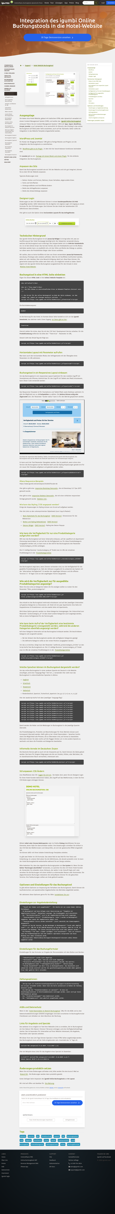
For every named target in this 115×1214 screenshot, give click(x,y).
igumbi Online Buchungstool (71, 121)
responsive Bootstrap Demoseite (46, 488)
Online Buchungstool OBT (29, 1160)
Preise (71, 3)
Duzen (90, 101)
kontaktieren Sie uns (62, 895)
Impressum (5, 1173)
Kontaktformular (74, 1157)
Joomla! (90, 72)
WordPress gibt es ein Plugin (32, 149)
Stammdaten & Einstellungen (8, 66)
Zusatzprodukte (63, 1140)
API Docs (52, 1167)
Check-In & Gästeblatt (7, 76)
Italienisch (26, 690)
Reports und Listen (10, 157)
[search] (96, 3)
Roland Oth (24, 1074)
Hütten (6, 159)
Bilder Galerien (9, 111)
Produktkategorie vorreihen (95, 96)
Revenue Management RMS (29, 1163)
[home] (7, 3)
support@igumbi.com (77, 1170)
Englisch (26, 680)
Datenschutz (6, 1170)
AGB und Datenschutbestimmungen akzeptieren (97, 115)
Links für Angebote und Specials (96, 117)
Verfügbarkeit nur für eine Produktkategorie (99, 91)
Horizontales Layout (93, 83)
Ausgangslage (91, 68)
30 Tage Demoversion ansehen (56, 37)
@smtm (51, 1087)
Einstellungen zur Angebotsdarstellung (98, 108)
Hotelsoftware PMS (27, 1157)
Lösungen (58, 3)
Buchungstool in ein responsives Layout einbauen (98, 86)
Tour (52, 3)
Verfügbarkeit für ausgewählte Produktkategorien (96, 94)
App (66, 3)
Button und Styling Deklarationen (34, 522)
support (56, 1136)
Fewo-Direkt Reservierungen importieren (41, 1120)
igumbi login (6, 1176)
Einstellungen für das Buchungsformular (99, 110)
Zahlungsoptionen (93, 112)
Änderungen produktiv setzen (96, 120)
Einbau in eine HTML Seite (95, 81)
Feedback (52, 1160)
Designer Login (92, 76)
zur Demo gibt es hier (59, 319)
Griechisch (26, 683)
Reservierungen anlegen (9, 69)
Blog (77, 3)
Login (103, 3)
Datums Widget (28, 525)
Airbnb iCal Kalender (7, 89)
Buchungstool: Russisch (11, 154)
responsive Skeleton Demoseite (43, 496)
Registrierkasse (9, 83)
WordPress (91, 70)
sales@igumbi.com (76, 1167)
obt (38, 1136)
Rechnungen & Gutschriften (8, 80)
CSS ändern (91, 103)
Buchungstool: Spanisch (11, 140)
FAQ (50, 1157)
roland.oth (60, 1087)
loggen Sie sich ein (44, 775)
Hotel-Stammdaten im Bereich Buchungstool (44, 1011)
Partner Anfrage (74, 1160)
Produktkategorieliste (43, 553)
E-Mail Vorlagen (9, 73)
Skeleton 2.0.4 (42, 499)
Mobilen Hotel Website (28, 267)
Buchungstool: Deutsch (10, 135)
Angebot (28, 1140)
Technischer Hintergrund (95, 79)
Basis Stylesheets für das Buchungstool (36, 516)
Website (23, 1136)
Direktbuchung (46, 1136)
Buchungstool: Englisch (10, 137)
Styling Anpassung (93, 74)
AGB (21, 1140)
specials (31, 1136)
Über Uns (5, 1160)
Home (47, 3)
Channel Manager (9, 86)
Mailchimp (7, 162)
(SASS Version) (56, 516)
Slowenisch (27, 687)
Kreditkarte (37, 1140)
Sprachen (91, 98)
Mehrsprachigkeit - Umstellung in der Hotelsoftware (9, 131)
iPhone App (24, 1167)
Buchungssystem (72, 1136)
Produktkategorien (37, 1144)
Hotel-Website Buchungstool (9, 93)
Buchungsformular (74, 1144)
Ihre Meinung (49, 1083)
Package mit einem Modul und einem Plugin (51, 156)
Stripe (46, 1140)
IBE (63, 1136)
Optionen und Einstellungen (95, 106)
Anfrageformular (9, 97)
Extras (63, 1144)
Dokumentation (54, 1163)
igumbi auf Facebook (104, 1157)
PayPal (53, 1140)
